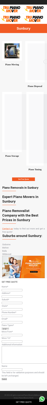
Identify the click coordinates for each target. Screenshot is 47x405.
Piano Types (8, 325)
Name (5, 286)
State (5, 306)
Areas (16, 398)
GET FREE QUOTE (24, 402)
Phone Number (9, 312)
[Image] (12, 50)
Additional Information (12, 344)
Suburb (5, 299)
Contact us (7, 228)
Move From (7, 331)
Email (5, 319)
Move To (6, 338)
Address (6, 293)
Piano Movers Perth (26, 398)
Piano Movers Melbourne (33, 395)
